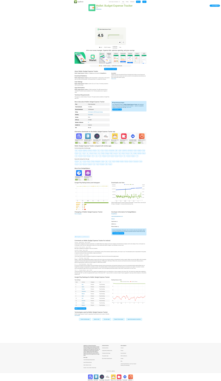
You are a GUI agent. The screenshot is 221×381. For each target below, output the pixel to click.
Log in (144, 1)
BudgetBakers (85, 168)
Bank (76, 150)
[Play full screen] (123, 42)
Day (87, 153)
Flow (100, 155)
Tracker (84, 155)
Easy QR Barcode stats (88, 362)
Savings (116, 155)
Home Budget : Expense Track (101, 380)
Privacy (122, 350)
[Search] (119, 2)
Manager (88, 155)
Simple (103, 161)
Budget (135, 153)
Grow (99, 150)
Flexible (102, 153)
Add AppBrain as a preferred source (82, 236)
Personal (76, 161)
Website (113, 218)
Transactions (136, 161)
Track (120, 153)
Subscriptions (130, 150)
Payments (90, 150)
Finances (127, 153)
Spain (83, 286)
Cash (76, 155)
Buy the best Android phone (107, 358)
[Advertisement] (109, 19)
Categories (90, 164)
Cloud (84, 153)
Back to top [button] (218, 370)
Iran (82, 298)
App (80, 161)
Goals (81, 164)
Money (123, 153)
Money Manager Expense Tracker (119, 380)
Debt (94, 164)
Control (108, 155)
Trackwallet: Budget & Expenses (124, 380)
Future (102, 150)
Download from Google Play (111, 68)
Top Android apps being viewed (89, 359)
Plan (124, 155)
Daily (106, 161)
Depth (120, 150)
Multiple (117, 161)
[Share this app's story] (119, 42)
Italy (82, 284)
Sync (80, 153)
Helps (106, 164)
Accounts (115, 153)
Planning (126, 161)
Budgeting (85, 150)
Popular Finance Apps (118, 319)
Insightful (139, 150)
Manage (104, 155)
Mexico (83, 293)
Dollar (116, 150)
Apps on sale (96, 319)
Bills (93, 155)
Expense (112, 155)
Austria (83, 302)
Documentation (123, 353)
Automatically (111, 150)
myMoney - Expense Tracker (130, 380)
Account (76, 164)
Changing (107, 153)
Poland (83, 289)
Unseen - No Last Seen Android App (90, 367)
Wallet (111, 153)
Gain (99, 153)
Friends (76, 153)
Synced (91, 153)
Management (97, 161)
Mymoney (85, 164)
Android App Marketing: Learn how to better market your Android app (128, 364)
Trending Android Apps (106, 353)
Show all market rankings (80, 308)
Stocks (135, 150)
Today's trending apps (85, 319)
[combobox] (113, 2)
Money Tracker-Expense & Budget (113, 380)
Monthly (121, 161)
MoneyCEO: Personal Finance (107, 380)
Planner (88, 161)
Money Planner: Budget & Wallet (90, 380)
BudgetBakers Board (79, 176)
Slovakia (83, 300)
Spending (139, 153)
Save (96, 155)
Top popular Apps (105, 355)
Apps (123, 1)
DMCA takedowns (124, 355)
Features (130, 161)
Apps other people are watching (134, 319)
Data (131, 153)
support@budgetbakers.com (117, 216)
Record (114, 161)
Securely (80, 150)
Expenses (128, 155)
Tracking (92, 161)
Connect (106, 150)
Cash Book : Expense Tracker (96, 380)
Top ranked (90, 114)
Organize (94, 150)
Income (84, 161)
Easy (110, 161)
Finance (120, 155)
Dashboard (132, 1)
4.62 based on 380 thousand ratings (95, 112)
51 (88, 122)
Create (141, 161)
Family (143, 150)
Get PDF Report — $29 (117, 109)
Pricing (127, 1)
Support (110, 164)
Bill (137, 155)
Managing (102, 164)
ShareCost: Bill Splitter (88, 176)
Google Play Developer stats (107, 350)
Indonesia (84, 291)
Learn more (129, 107)
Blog (121, 361)
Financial (80, 155)
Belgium (83, 305)
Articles (122, 358)
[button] (128, 221)
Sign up (138, 1)
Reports (143, 153)
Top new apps (107, 319)
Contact (122, 347)
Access (95, 153)
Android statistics (105, 347)
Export (98, 164)
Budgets (133, 155)
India (83, 296)
